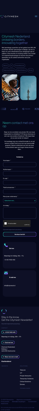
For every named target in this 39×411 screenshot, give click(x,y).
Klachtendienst (6, 361)
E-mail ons (12, 277)
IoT (21, 373)
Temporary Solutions (27, 379)
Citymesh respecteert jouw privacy (12, 229)
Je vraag (6, 205)
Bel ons (11, 248)
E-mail (5, 178)
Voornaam (6, 160)
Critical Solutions (25, 381)
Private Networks (25, 376)
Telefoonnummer (9, 187)
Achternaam (7, 169)
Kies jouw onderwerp (10, 196)
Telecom (23, 370)
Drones (22, 384)
